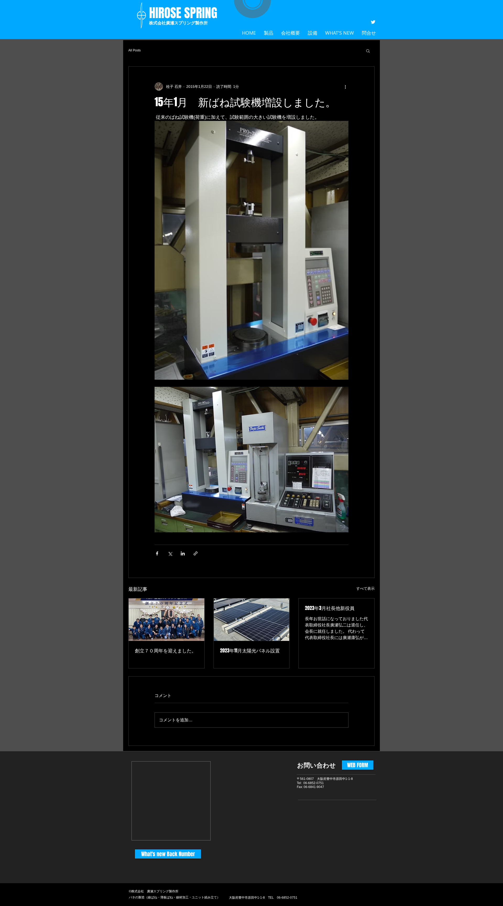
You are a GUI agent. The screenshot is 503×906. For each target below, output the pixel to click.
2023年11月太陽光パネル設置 (250, 650)
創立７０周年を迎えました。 (165, 650)
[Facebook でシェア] (157, 553)
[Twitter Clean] (373, 22)
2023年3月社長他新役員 (329, 608)
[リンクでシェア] (195, 553)
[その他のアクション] (345, 86)
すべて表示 (365, 588)
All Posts (134, 50)
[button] (367, 51)
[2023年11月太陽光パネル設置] (251, 619)
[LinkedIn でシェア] (182, 553)
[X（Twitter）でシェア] (169, 553)
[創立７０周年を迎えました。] (166, 619)
